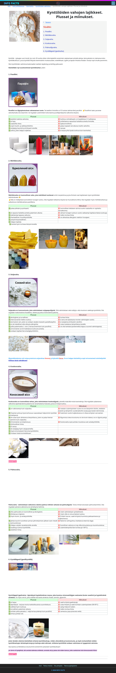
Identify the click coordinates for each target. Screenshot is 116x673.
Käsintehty (30, 6)
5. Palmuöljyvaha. (50, 47)
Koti (9, 6)
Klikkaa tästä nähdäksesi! (18, 361)
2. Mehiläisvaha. (49, 35)
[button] (113, 3)
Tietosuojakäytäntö (70, 666)
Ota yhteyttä (58, 666)
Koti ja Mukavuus (18, 6)
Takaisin (48, 22)
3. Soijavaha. (48, 39)
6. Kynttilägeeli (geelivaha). (53, 51)
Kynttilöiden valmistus (43, 6)
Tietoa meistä (47, 666)
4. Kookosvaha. (49, 43)
